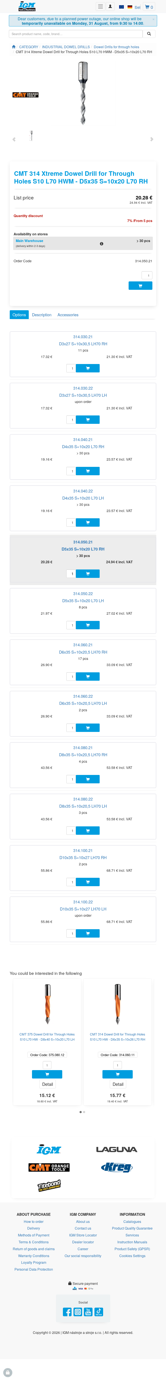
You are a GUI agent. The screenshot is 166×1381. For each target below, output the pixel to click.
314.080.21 (83, 747)
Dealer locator (83, 1241)
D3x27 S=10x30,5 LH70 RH (83, 343)
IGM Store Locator (83, 1235)
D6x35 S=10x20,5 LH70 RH (83, 652)
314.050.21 (83, 542)
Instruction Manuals (132, 1241)
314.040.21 (83, 439)
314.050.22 (83, 593)
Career (83, 1248)
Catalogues (132, 1221)
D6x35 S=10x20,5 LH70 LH (83, 703)
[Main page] (13, 46)
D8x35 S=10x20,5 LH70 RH (83, 754)
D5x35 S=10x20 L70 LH (83, 600)
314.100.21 (83, 850)
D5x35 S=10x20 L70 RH (83, 549)
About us (83, 1221)
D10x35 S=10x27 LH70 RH (83, 857)
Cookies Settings (132, 1255)
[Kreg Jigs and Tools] (117, 1168)
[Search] (149, 34)
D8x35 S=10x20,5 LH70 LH (83, 806)
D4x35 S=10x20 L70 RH (83, 446)
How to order (33, 1221)
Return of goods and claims (34, 1248)
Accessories (67, 314)
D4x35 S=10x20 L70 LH (83, 498)
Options (19, 314)
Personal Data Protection (33, 1269)
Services (132, 1235)
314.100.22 (83, 901)
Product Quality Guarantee (132, 1228)
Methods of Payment (33, 1235)
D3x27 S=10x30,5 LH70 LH (83, 395)
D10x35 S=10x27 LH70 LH (83, 909)
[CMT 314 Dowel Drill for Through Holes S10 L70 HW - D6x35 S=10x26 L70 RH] (117, 1003)
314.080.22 (83, 799)
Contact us (83, 1228)
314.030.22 (83, 388)
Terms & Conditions (34, 1241)
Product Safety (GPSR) (132, 1248)
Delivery (33, 1228)
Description (41, 314)
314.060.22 (83, 696)
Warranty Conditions (33, 1255)
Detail (47, 1084)
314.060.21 (83, 644)
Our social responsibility (83, 1255)
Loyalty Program (33, 1262)
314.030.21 (83, 336)
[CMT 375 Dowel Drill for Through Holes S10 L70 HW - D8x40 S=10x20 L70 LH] (47, 1003)
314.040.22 (83, 491)
